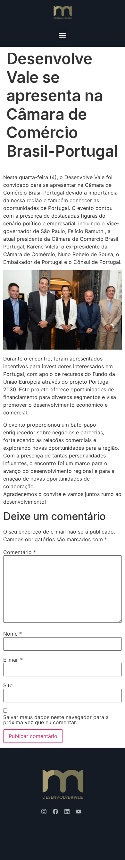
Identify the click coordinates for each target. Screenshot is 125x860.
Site (8, 685)
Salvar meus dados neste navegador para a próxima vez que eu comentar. (56, 720)
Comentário (19, 552)
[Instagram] (44, 811)
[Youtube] (78, 811)
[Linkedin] (67, 811)
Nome (12, 633)
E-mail (13, 659)
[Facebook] (55, 811)
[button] (62, 35)
